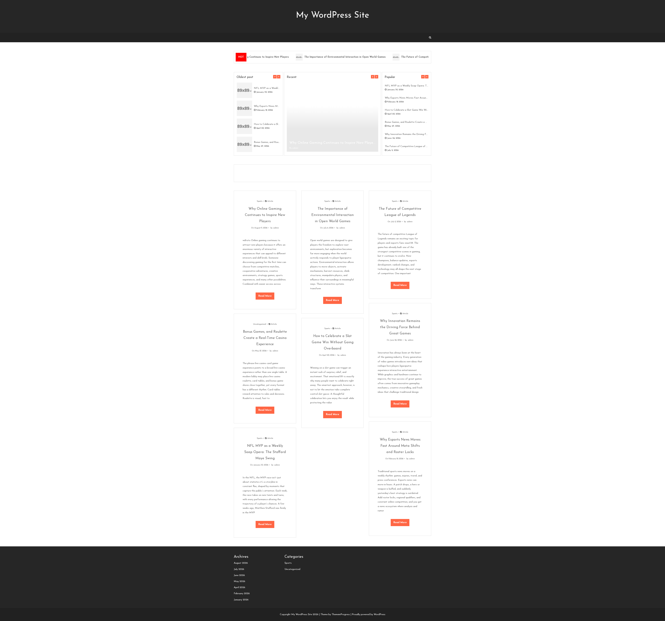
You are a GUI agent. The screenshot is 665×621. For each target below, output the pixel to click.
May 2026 (239, 581)
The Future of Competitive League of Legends (422, 57)
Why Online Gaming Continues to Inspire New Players (332, 143)
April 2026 (239, 587)
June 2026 (239, 575)
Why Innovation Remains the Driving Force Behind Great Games (406, 134)
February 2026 (242, 593)
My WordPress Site (332, 15)
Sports (259, 201)
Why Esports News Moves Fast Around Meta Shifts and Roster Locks (267, 106)
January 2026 (241, 599)
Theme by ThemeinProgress (335, 614)
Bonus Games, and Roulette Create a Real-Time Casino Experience (267, 142)
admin (295, 148)
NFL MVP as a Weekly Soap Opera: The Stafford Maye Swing (267, 88)
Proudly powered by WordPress (368, 614)
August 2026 (241, 563)
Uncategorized (259, 324)
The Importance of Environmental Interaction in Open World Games (337, 57)
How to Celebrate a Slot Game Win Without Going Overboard (267, 124)
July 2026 (239, 569)
